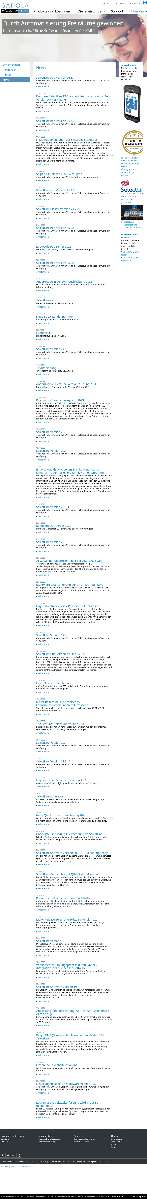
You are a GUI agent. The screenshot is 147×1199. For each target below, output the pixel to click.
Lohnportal (43, 333)
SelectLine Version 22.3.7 (52, 451)
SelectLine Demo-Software (129, 236)
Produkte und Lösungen (52, 11)
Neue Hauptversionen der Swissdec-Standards (67, 140)
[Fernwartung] (138, 1)
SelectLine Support (81, 1141)
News (6, 79)
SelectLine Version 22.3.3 (52, 507)
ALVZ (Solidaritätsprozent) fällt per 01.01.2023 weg (69, 561)
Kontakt (123, 3)
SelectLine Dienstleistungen (49, 1139)
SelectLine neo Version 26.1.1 (55, 77)
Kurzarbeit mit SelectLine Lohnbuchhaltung (64, 898)
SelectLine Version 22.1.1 (52, 743)
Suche (114, 3)
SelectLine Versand (48, 941)
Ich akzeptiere (139, 1196)
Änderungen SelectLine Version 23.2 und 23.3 (66, 384)
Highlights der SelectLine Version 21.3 (61, 780)
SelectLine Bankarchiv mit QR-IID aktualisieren (67, 874)
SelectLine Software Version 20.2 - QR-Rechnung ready (72, 853)
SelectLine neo (45, 300)
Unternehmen (11, 64)
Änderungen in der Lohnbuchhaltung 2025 (64, 281)
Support (117, 11)
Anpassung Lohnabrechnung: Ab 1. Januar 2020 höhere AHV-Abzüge (72, 1012)
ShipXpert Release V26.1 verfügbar (59, 174)
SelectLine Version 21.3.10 (53, 761)
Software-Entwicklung (46, 1141)
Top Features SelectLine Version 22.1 (60, 724)
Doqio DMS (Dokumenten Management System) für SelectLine (70, 1036)
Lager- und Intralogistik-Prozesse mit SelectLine (67, 606)
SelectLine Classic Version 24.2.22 (58, 209)
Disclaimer (4, 1166)
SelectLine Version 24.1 (51, 349)
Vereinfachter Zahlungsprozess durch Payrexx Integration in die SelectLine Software (66, 966)
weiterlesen (43, 86)
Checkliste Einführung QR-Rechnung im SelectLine (69, 834)
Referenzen (9, 69)
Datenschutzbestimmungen (109, 1196)
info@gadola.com (94, 1161)
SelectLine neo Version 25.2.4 (55, 263)
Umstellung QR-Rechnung (53, 683)
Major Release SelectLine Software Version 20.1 (67, 919)
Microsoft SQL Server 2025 (53, 246)
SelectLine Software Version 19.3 (57, 987)
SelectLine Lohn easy (50, 796)
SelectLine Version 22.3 (51, 542)
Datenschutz (15, 1166)
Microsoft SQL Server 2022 (53, 526)
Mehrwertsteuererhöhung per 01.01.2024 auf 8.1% (69, 585)
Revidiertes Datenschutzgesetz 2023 (60, 400)
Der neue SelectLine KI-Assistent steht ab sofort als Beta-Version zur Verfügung (73, 97)
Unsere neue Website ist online (56, 1065)
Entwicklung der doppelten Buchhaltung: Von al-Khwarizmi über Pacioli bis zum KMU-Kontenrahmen (70, 471)
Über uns (138, 11)
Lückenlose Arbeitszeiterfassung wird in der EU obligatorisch (67, 1104)
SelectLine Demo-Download (130, 259)
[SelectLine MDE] (132, 124)
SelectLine (5, 1139)
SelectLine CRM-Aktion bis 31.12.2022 (60, 654)
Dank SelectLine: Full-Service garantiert (129, 199)
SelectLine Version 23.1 (51, 432)
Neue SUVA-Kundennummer (55, 316)
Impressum (26, 1166)
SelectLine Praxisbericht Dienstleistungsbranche (132, 224)
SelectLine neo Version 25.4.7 (55, 121)
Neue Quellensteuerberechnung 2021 (61, 815)
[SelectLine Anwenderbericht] (125, 186)
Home (106, 3)
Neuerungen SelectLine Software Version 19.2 (66, 1084)
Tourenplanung (46, 368)
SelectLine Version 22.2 (51, 635)
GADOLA (4, 1141)
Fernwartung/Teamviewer (84, 1139)
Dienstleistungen (90, 11)
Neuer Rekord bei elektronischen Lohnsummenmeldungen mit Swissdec (62, 703)
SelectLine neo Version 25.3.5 (55, 228)
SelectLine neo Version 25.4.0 (55, 190)
